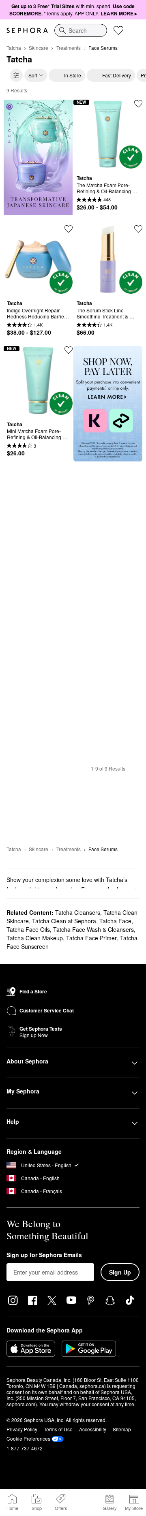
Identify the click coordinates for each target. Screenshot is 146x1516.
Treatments (68, 47)
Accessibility (92, 1429)
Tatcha (13, 47)
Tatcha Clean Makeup (34, 938)
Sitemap (122, 1429)
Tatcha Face (115, 921)
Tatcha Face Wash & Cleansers (93, 929)
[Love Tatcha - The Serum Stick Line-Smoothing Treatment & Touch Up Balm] (138, 229)
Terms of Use (58, 1429)
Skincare (38, 47)
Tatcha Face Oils (28, 929)
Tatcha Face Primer (91, 938)
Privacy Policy (21, 1429)
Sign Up (120, 1272)
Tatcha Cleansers (77, 912)
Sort (32, 75)
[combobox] (80, 30)
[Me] (85, 1502)
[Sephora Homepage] (27, 30)
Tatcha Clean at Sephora (64, 921)
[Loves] (118, 30)
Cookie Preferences (28, 1438)
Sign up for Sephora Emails (44, 1255)
